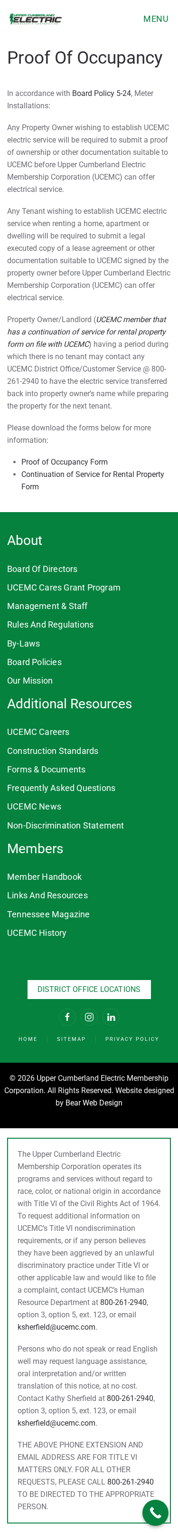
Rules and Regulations (50, 624)
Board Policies (34, 662)
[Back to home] (35, 19)
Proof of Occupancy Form (64, 462)
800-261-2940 (123, 1302)
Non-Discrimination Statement (65, 825)
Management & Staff (47, 606)
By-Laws (23, 643)
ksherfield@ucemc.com (56, 1327)
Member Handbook (44, 877)
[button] (157, 19)
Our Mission (30, 681)
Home (28, 1039)
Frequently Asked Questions (61, 788)
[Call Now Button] (155, 1513)
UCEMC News (34, 806)
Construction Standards (52, 751)
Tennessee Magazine (48, 914)
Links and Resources (47, 895)
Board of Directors (42, 569)
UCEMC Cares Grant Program (64, 587)
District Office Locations (89, 989)
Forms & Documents (46, 769)
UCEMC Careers (38, 732)
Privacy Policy (132, 1039)
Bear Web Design (94, 1102)
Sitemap (71, 1039)
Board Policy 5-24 (101, 93)
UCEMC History (37, 933)
